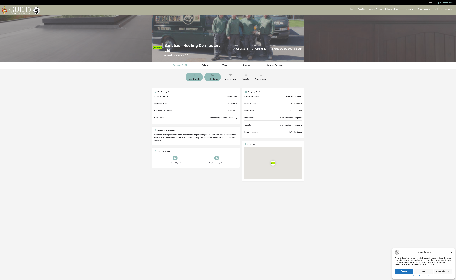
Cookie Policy (417, 276)
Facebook (437, 9)
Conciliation (408, 9)
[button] (451, 252)
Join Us (430, 2)
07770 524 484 (260, 49)
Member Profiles (375, 9)
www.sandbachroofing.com (291, 125)
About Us (361, 9)
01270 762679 (240, 49)
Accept (404, 271)
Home (352, 9)
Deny (424, 271)
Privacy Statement (428, 276)
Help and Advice (391, 9)
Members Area (446, 3)
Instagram (449, 9)
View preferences (443, 271)
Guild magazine (424, 9)
